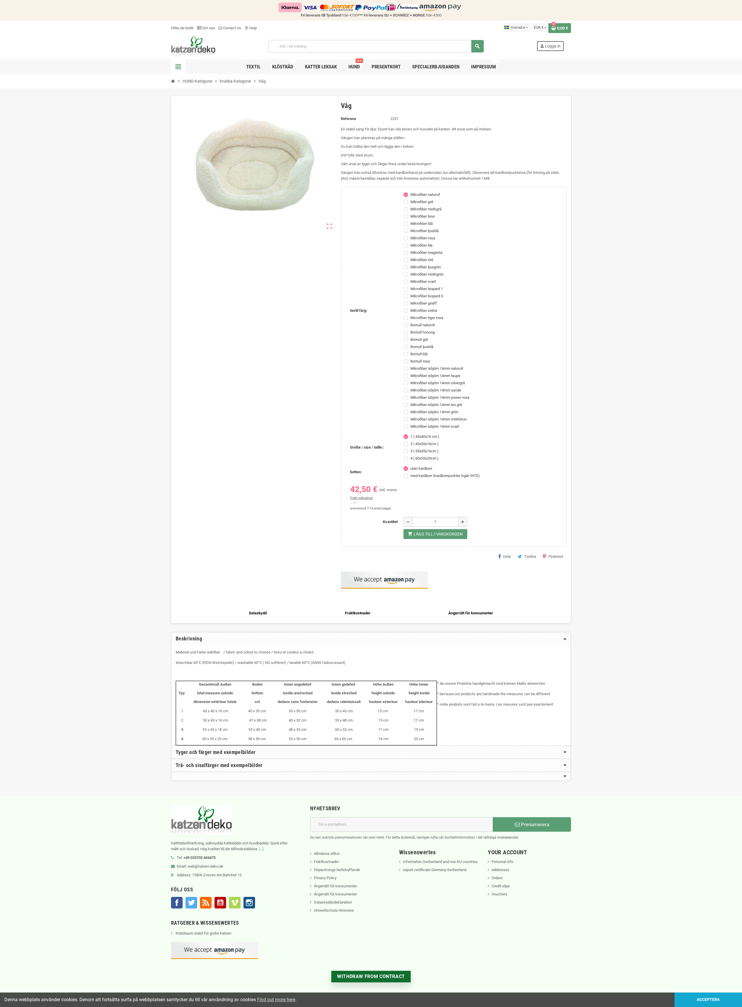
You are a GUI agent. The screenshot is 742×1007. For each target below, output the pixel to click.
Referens (348, 118)
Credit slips (501, 886)
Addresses (500, 870)
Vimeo (235, 902)
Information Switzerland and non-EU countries (440, 861)
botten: (356, 472)
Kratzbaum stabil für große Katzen (203, 933)
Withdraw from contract (371, 976)
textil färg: (358, 310)
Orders (497, 878)
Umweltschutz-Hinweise (334, 910)
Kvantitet (390, 522)
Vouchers (499, 894)
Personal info (502, 861)
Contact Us (231, 28)
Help (251, 28)
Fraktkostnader (326, 861)
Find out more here (276, 999)
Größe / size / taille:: (367, 447)
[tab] (371, 638)
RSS (206, 902)
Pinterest (555, 556)
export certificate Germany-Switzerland (434, 870)
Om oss (208, 28)
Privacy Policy (325, 878)
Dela (507, 556)
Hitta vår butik (182, 28)
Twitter (191, 902)
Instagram (249, 902)
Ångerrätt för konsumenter (335, 886)
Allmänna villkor (327, 853)
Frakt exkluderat (361, 498)
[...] (261, 849)
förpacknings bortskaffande (337, 870)
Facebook (177, 902)
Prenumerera (534, 824)
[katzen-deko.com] (193, 46)
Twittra (530, 556)
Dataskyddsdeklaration (333, 902)
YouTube (220, 902)
